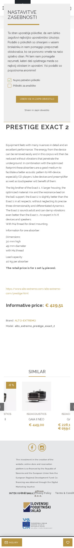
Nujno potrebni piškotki (26, 80)
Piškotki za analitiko (24, 85)
